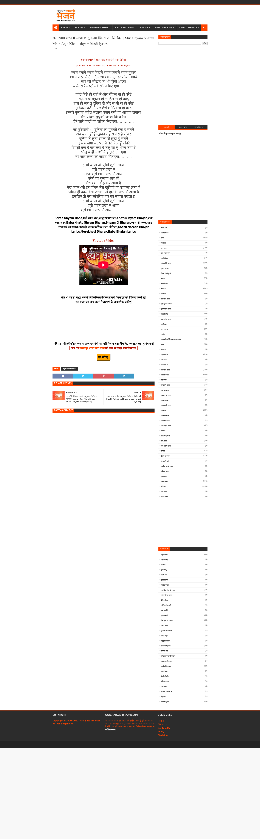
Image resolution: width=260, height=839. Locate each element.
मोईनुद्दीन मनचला (165, 641)
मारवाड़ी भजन (165, 375)
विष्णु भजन (164, 441)
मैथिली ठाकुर (164, 636)
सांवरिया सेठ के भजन (167, 466)
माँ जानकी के (164, 365)
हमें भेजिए (103, 357)
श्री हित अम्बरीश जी (166, 692)
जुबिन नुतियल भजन (166, 595)
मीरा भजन (163, 380)
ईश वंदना (163, 243)
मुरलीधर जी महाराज (166, 631)
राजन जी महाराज (165, 646)
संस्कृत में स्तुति (165, 461)
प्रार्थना (163, 334)
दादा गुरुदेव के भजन (166, 304)
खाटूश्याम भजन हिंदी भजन (69, 369)
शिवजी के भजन (165, 456)
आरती (162, 238)
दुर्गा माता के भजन (166, 309)
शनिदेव (163, 451)
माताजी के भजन (165, 370)
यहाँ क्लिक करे (110, 729)
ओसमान (163, 565)
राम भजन (163, 410)
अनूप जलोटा (164, 555)
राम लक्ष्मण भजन (165, 421)
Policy (161, 731)
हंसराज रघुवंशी (165, 702)
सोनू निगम (163, 697)
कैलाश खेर (164, 575)
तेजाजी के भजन (165, 299)
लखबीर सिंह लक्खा (166, 666)
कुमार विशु (163, 570)
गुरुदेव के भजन (165, 268)
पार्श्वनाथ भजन (165, 329)
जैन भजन (163, 289)
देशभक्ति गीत (164, 314)
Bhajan (78, 27)
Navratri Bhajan (189, 27)
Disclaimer (163, 735)
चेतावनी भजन (164, 284)
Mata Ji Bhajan (163, 27)
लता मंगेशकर (164, 671)
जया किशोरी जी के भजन (168, 590)
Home (161, 721)
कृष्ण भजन (164, 248)
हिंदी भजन (163, 487)
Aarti (64, 27)
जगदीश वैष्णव (165, 585)
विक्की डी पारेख (165, 676)
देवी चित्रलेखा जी (166, 605)
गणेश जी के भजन (166, 263)
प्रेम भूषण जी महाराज (167, 620)
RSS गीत (164, 228)
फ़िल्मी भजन (164, 497)
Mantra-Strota (124, 27)
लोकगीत (163, 431)
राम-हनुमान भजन (166, 426)
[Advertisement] (152, 14)
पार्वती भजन (164, 324)
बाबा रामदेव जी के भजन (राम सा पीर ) (171, 339)
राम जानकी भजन (165, 405)
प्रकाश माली (164, 615)
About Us (163, 724)
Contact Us (164, 728)
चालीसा (163, 278)
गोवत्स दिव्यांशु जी (166, 273)
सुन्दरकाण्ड (164, 476)
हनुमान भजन (164, 481)
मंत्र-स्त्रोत (164, 355)
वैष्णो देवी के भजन (166, 446)
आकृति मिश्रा (164, 560)
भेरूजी (162, 344)
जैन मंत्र (163, 294)
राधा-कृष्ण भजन (165, 390)
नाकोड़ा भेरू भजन (166, 319)
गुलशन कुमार (164, 580)
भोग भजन (163, 350)
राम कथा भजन (165, 400)
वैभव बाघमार (164, 687)
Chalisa (143, 27)
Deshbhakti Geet (100, 27)
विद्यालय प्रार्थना (165, 436)
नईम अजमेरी (164, 610)
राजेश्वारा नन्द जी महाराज (168, 656)
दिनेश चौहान (164, 600)
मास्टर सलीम (164, 626)
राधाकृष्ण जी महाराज (166, 661)
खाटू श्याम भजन (165, 253)
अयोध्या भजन (164, 233)
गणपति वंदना (164, 258)
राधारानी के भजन (165, 395)
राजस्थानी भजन (165, 385)
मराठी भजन (164, 360)
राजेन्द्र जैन (164, 651)
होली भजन (164, 492)
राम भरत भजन (165, 415)
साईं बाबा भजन (165, 471)
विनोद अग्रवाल (165, 681)
